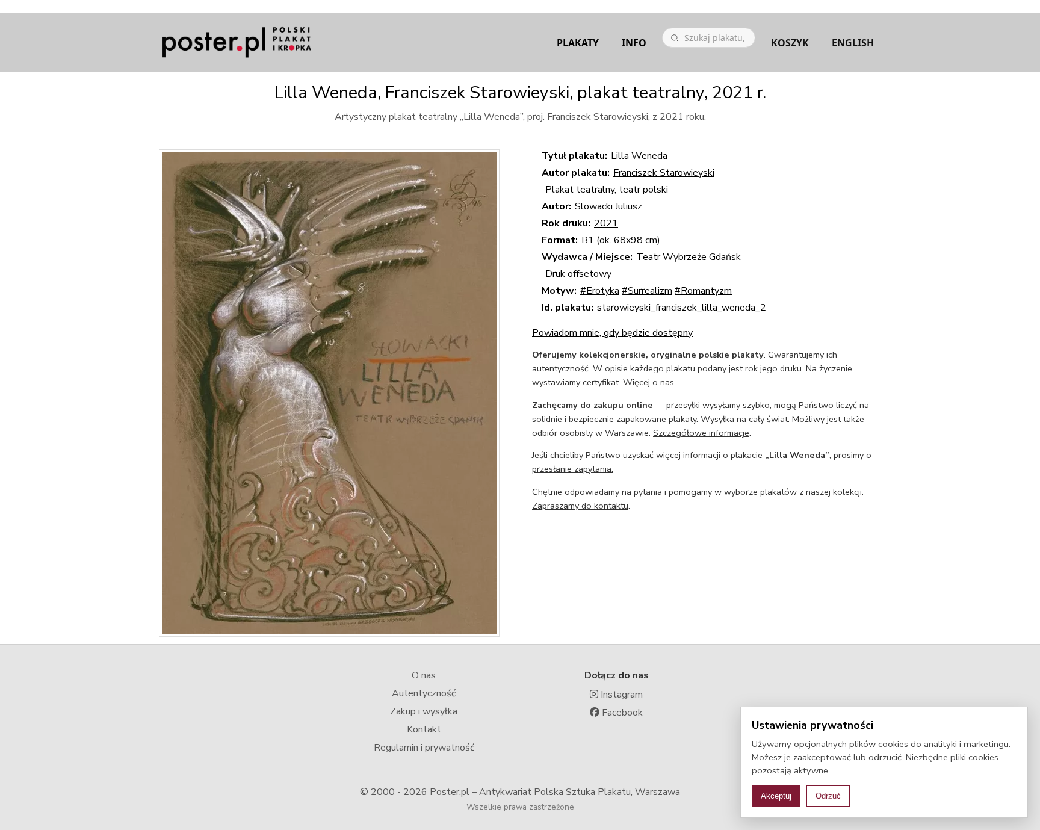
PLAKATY (578, 42)
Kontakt (424, 729)
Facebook (621, 712)
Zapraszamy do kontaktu (580, 506)
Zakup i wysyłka (423, 711)
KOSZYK (790, 42)
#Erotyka (599, 290)
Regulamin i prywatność (424, 747)
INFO (634, 42)
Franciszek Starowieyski (663, 172)
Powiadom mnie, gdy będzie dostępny (612, 332)
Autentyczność (424, 693)
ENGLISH (853, 42)
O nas (424, 675)
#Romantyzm (703, 290)
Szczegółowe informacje (701, 433)
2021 (606, 223)
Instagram (620, 694)
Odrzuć (828, 796)
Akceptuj (776, 796)
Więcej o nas (648, 382)
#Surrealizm (647, 290)
